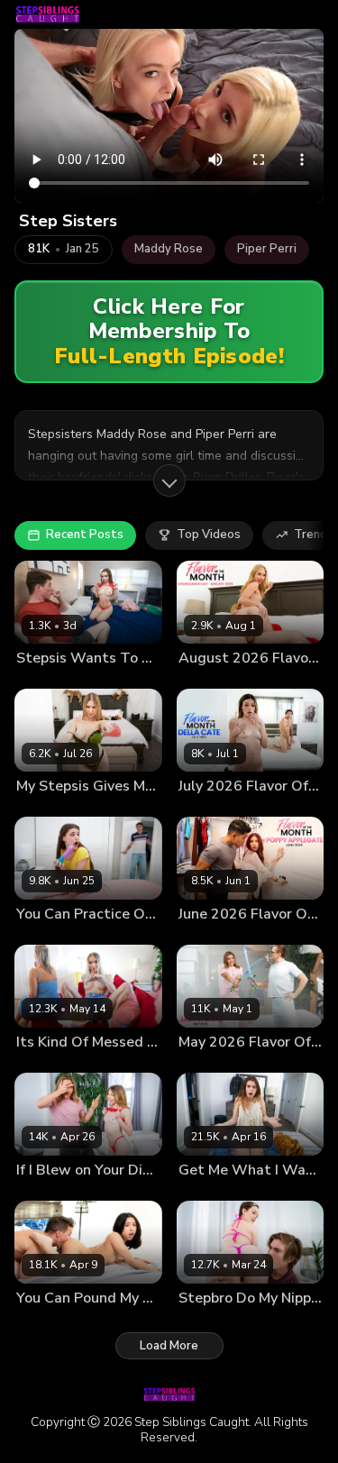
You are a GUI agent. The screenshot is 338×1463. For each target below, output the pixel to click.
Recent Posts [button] (84, 534)
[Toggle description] (169, 480)
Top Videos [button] (209, 534)
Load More (169, 1346)
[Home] (47, 14)
